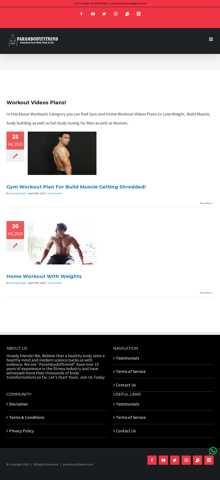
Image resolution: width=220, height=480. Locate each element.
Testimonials (127, 358)
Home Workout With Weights (44, 276)
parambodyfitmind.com (78, 464)
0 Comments (55, 193)
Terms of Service (131, 371)
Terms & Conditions (26, 417)
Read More (205, 203)
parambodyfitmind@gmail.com (128, 3)
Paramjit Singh (18, 193)
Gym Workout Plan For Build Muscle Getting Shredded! (76, 187)
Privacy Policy (21, 430)
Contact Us (126, 384)
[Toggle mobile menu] (211, 39)
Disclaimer (18, 404)
